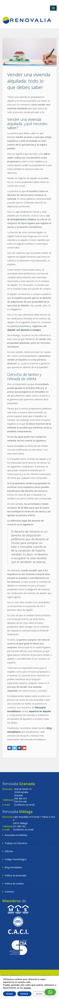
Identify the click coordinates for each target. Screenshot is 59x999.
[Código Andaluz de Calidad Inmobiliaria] (18, 931)
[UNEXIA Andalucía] (18, 921)
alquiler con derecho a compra (24, 329)
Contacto (9, 891)
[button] (50, 992)
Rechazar (24, 994)
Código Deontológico (16, 859)
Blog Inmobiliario (13, 867)
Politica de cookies (14, 883)
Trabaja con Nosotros (16, 843)
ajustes (27, 987)
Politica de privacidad (15, 875)
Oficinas (9, 851)
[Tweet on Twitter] (14, 748)
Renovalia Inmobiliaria (16, 835)
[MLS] (18, 909)
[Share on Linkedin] (19, 748)
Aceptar (9, 994)
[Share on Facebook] (9, 748)
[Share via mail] (24, 748)
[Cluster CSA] (18, 947)
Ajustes (39, 994)
